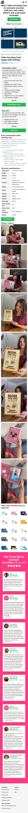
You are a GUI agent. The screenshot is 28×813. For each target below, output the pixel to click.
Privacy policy (5, 792)
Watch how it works (14, 24)
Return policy (5, 794)
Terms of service (5, 789)
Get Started (7, 219)
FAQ (16, 792)
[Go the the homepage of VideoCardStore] (3, 2)
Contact (16, 789)
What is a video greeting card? (5, 805)
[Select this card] (4, 512)
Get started (14, 19)
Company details (5, 800)
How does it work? (5, 808)
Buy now (14, 130)
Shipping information (5, 797)
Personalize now (14, 104)
